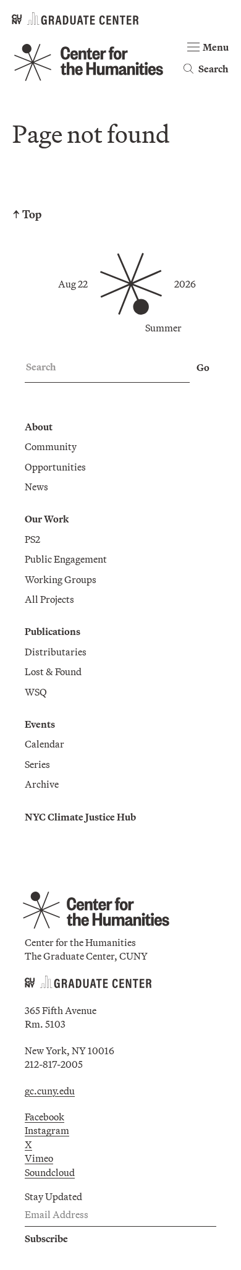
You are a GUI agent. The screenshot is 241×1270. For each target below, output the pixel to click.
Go (203, 367)
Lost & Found (53, 671)
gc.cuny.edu (50, 1091)
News (36, 486)
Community (51, 446)
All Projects (49, 599)
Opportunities (55, 467)
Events (40, 724)
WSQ (36, 692)
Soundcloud (50, 1172)
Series (37, 764)
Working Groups (60, 579)
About (39, 426)
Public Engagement (66, 559)
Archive (42, 784)
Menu (216, 47)
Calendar (44, 744)
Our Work (47, 519)
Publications (52, 631)
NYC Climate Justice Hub (80, 817)
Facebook (44, 1116)
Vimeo (39, 1158)
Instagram (47, 1130)
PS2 (32, 539)
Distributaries (56, 652)
